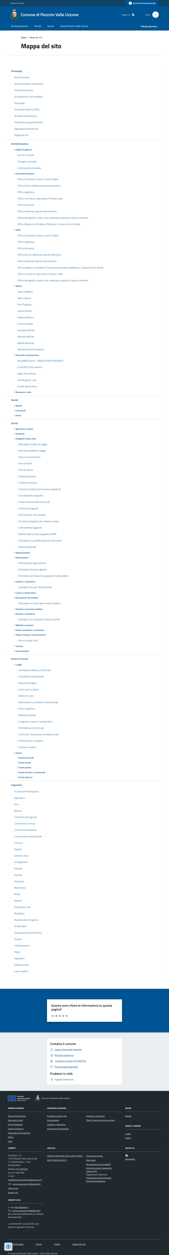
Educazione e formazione (58, 1128)
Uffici (10, 1141)
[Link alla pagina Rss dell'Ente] (126, 1155)
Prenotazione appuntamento (98, 1177)
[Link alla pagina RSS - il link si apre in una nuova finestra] (133, 14)
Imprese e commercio (95, 1116)
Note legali (91, 1160)
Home (23, 37)
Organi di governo (15, 1128)
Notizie (128, 1116)
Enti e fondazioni (15, 1124)
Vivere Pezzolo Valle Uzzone (74, 26)
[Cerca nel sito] (154, 14)
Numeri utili (13, 1192)
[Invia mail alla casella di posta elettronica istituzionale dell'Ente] (25, 1180)
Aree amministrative (17, 1116)
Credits (57, 1244)
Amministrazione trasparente (99, 1168)
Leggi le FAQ (91, 1171)
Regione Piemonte (17, 3)
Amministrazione (19, 26)
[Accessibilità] (8, 1247)
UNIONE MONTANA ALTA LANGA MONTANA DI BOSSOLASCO (65, 1158)
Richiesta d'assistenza (95, 1181)
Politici (11, 1137)
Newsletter (130, 1159)
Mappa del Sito (79, 1244)
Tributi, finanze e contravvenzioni (100, 1120)
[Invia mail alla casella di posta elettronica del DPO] (21, 1207)
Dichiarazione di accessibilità (98, 1164)
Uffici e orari (13, 1188)
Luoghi (128, 1133)
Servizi (50, 26)
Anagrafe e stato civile (57, 1116)
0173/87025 (22, 1169)
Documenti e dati (15, 1120)
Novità (37, 26)
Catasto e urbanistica (56, 1124)
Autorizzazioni (53, 1120)
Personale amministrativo (19, 1133)
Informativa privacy (94, 1155)
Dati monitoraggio (16, 1244)
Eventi (128, 1138)
